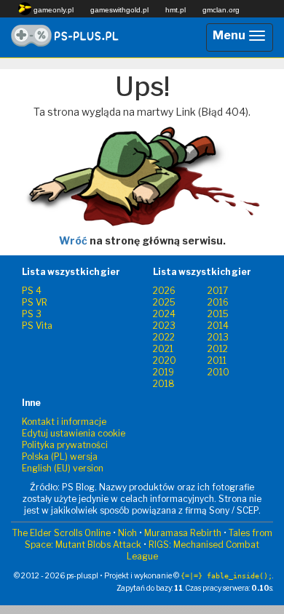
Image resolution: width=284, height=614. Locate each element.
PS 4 (32, 290)
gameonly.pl (52, 10)
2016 (218, 302)
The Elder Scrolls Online (61, 532)
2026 (164, 290)
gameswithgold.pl (119, 10)
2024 (164, 313)
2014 (218, 325)
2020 (164, 360)
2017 (218, 290)
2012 (218, 348)
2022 (164, 337)
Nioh (127, 532)
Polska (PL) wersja (60, 456)
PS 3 (32, 313)
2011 (217, 360)
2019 (163, 372)
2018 (164, 383)
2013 (218, 337)
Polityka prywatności (65, 444)
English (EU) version (62, 468)
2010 (218, 372)
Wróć (73, 240)
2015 (218, 313)
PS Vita (37, 325)
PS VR (34, 302)
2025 (164, 302)
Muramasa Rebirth (182, 532)
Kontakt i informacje (64, 421)
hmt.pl (175, 10)
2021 (163, 348)
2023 (164, 325)
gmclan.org (221, 10)
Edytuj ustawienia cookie (73, 433)
